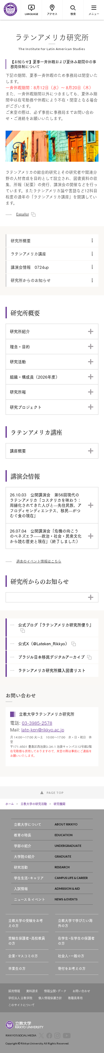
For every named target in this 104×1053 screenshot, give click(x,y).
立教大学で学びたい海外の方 (75, 923)
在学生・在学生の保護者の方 (76, 940)
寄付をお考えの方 (72, 968)
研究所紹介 (20, 331)
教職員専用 (75, 998)
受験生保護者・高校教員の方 (26, 940)
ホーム (9, 803)
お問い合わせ (81, 991)
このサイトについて (21, 1005)
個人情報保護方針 (50, 998)
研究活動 (18, 361)
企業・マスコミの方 (23, 955)
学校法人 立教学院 (20, 998)
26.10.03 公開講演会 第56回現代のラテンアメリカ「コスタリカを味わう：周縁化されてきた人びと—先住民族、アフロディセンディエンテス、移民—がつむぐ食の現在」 (46, 505)
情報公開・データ (55, 991)
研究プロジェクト (26, 407)
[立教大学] (10, 10)
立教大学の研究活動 (34, 803)
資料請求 (32, 991)
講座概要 (18, 450)
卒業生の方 (17, 968)
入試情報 (21, 888)
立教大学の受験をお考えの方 (25, 923)
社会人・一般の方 (71, 955)
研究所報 (18, 391)
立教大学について (27, 824)
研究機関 (59, 803)
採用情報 (14, 991)
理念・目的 (20, 346)
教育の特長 (22, 834)
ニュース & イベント (29, 899)
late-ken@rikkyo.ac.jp (42, 729)
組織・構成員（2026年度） (34, 376)
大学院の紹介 (24, 856)
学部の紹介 (22, 845)
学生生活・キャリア (29, 877)
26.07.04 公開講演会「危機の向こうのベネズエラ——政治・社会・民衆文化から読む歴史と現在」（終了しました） (46, 535)
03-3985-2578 (37, 722)
